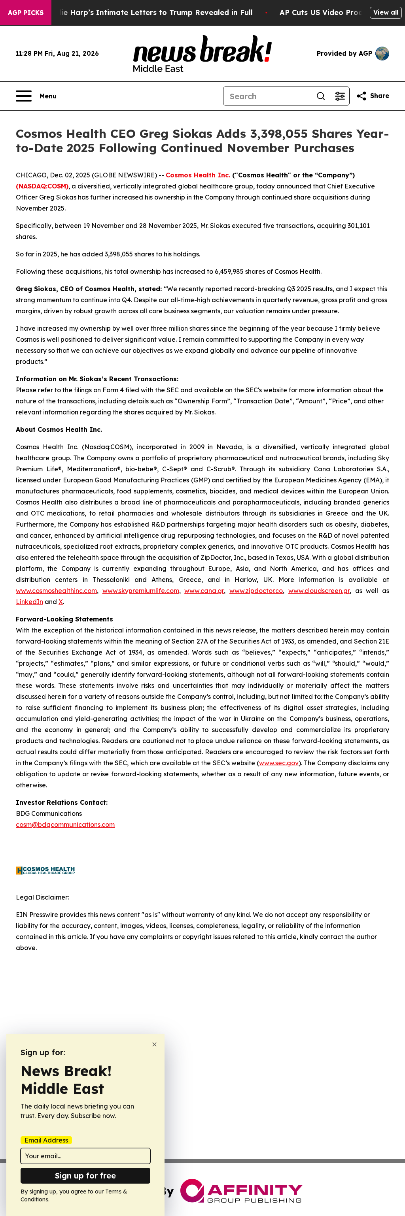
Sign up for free (85, 1175)
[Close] (154, 1044)
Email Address (46, 1140)
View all (385, 12)
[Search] (320, 96)
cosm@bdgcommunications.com (65, 824)
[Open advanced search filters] (339, 96)
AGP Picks (26, 13)
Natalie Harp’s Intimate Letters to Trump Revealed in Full (147, 12)
